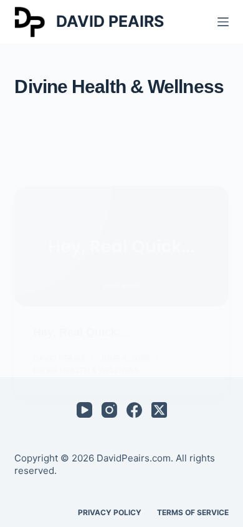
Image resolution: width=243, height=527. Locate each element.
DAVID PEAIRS (110, 21)
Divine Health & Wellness (86, 370)
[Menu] (223, 21)
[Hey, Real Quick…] (121, 246)
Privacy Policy (109, 512)
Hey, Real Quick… (80, 332)
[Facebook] (134, 410)
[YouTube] (84, 410)
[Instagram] (109, 410)
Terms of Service (193, 512)
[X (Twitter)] (159, 410)
